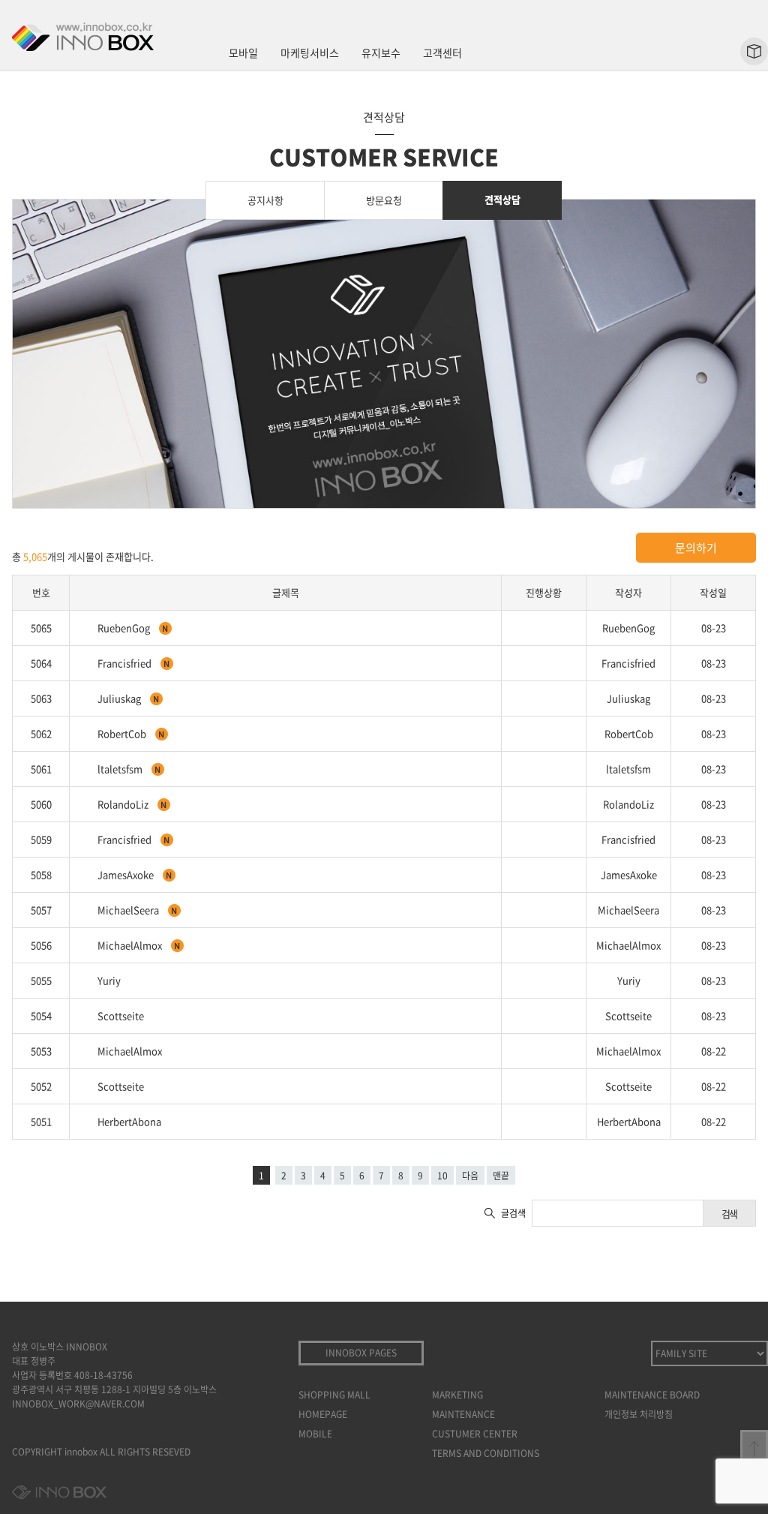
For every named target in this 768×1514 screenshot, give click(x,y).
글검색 (513, 1213)
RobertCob (123, 733)
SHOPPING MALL (334, 1394)
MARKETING (457, 1394)
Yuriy (109, 980)
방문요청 (384, 200)
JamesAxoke (127, 874)
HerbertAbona (129, 1121)
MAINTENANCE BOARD (652, 1394)
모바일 (243, 52)
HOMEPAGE (322, 1414)
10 (442, 1175)
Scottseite (121, 1015)
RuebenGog (125, 627)
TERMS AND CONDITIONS (485, 1453)
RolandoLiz (124, 804)
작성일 (713, 592)
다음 (470, 1175)
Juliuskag (120, 698)
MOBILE (315, 1433)
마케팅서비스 (309, 52)
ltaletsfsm (121, 769)
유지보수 (381, 52)
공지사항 (266, 200)
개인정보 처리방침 (638, 1414)
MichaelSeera (129, 910)
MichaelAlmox (131, 945)
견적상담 (502, 199)
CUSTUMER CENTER (475, 1433)
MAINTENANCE (463, 1414)
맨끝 (501, 1175)
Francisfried (126, 663)
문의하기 (696, 547)
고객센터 (442, 52)
